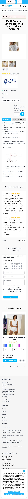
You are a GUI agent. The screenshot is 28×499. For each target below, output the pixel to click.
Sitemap (4, 409)
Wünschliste (5, 396)
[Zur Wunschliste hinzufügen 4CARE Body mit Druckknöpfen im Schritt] (20, 360)
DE (18, 2)
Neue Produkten (6, 393)
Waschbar (4, 423)
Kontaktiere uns (6, 401)
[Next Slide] (24, 366)
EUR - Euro (10, 2)
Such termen (5, 398)
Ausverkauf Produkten (8, 394)
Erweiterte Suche (6, 400)
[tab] (10, 366)
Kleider (4, 411)
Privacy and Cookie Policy (8, 389)
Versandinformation (7, 384)
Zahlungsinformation (7, 386)
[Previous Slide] (3, 366)
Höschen (4, 420)
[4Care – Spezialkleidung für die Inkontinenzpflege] (10, 82)
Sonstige (4, 417)
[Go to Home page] (8, 6)
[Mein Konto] (23, 6)
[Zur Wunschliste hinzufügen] (3, 69)
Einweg (4, 414)
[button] (9, 81)
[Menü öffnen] (3, 6)
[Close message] (25, 17)
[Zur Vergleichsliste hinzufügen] (7, 69)
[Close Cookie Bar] (24, 471)
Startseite (4, 10)
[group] (10, 74)
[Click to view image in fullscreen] (14, 46)
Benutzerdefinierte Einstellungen (14, 494)
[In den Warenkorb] (22, 114)
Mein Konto (5, 382)
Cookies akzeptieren (14, 491)
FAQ (3, 387)
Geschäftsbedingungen (8, 391)
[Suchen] (21, 6)
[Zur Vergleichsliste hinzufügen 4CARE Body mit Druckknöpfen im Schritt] (23, 360)
